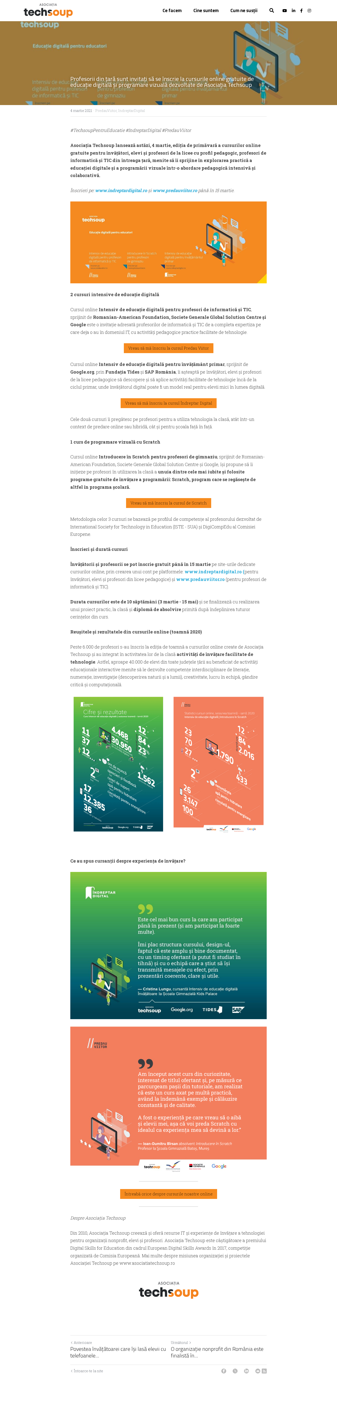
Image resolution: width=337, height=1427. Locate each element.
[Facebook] (223, 1371)
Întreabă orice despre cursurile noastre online (169, 1193)
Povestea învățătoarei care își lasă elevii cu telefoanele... (118, 1352)
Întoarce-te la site (88, 1371)
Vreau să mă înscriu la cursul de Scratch (169, 503)
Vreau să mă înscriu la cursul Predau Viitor (168, 348)
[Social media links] (284, 11)
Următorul (179, 1342)
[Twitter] (235, 1371)
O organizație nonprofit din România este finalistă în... (217, 1352)
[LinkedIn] (246, 1371)
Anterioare (83, 1342)
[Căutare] (271, 10)
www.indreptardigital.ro (121, 190)
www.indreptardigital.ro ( (214, 572)
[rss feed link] (264, 1371)
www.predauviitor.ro (175, 190)
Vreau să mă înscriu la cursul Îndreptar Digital (168, 403)
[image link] (48, 10)
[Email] (257, 1371)
